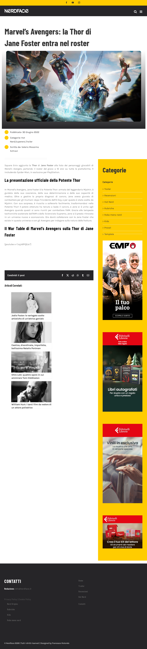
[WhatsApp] (77, 275)
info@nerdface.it (23, 588)
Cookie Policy (25, 599)
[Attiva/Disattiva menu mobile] (141, 11)
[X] (67, 275)
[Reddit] (72, 275)
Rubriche (109, 208)
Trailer (29, 141)
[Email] (88, 275)
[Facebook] (62, 275)
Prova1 (107, 227)
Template (109, 234)
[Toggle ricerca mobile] (135, 11)
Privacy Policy (10, 599)
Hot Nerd (109, 202)
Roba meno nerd (113, 214)
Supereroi (20, 141)
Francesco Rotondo (60, 643)
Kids (106, 221)
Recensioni (110, 195)
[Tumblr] (82, 275)
